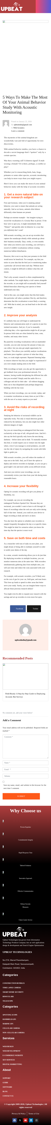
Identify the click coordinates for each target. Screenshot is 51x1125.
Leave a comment (17, 131)
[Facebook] (14, 1120)
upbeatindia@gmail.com (23, 125)
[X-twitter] (20, 1120)
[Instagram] (36, 1120)
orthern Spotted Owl (21, 503)
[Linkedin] (31, 1120)
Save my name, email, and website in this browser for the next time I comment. (25, 786)
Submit (21, 796)
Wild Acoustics (18, 128)
